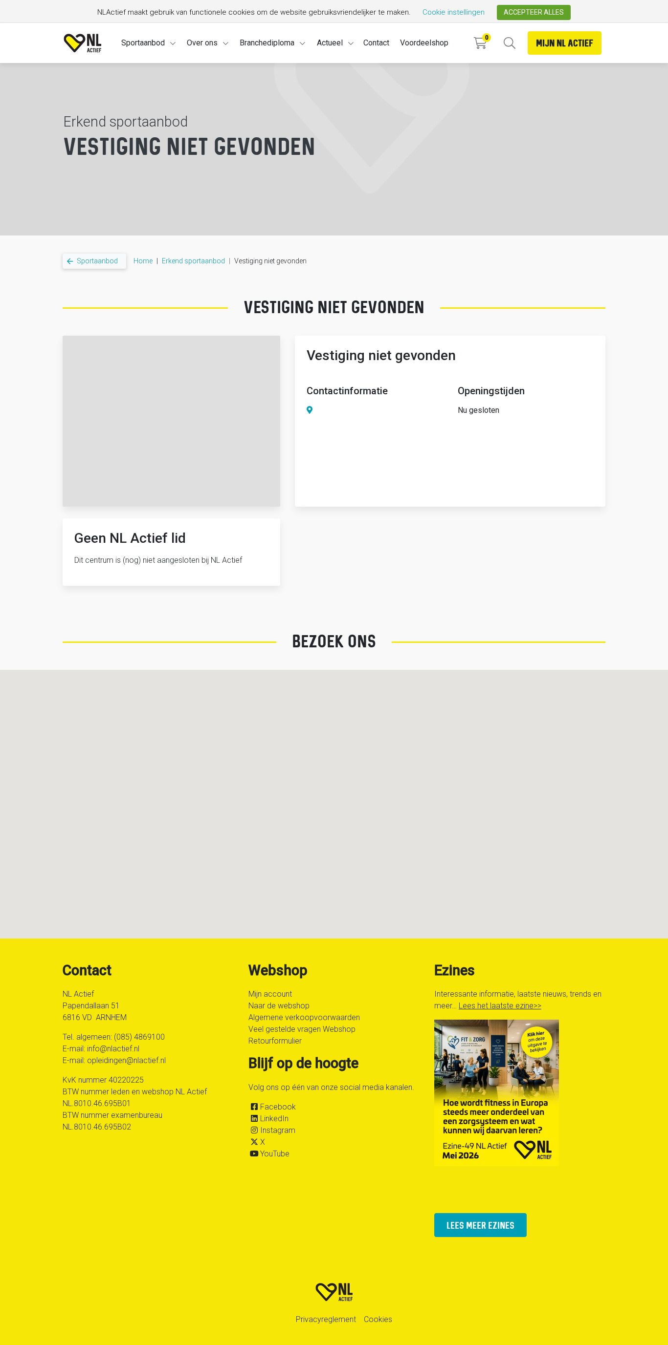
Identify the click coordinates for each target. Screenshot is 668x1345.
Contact (376, 42)
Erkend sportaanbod (193, 261)
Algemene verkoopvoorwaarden (304, 1017)
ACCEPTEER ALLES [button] (534, 12)
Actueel (330, 42)
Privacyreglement (326, 1319)
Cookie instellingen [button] (454, 12)
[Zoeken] (509, 43)
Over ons (202, 42)
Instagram (277, 1130)
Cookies (378, 1319)
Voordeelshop (424, 42)
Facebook (278, 1106)
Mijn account (270, 994)
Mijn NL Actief (564, 42)
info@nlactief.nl (113, 1048)
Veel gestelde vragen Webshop (302, 1029)
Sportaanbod (143, 42)
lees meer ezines (480, 1225)
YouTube (274, 1153)
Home (143, 261)
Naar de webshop (279, 1005)
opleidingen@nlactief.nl (126, 1060)
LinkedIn (274, 1118)
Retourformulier (275, 1041)
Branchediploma (267, 42)
